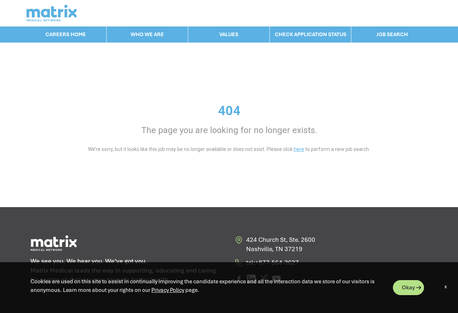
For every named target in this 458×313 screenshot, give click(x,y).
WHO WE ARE (147, 34)
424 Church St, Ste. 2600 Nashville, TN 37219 (280, 244)
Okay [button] (408, 287)
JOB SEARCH (392, 34)
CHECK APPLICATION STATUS (310, 34)
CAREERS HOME (65, 34)
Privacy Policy (167, 290)
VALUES (228, 34)
